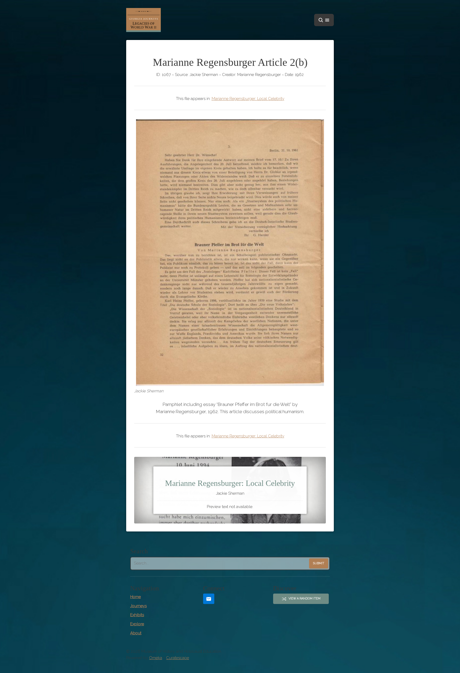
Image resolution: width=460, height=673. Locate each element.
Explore (137, 624)
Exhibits (137, 614)
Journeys (138, 605)
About (135, 633)
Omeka (155, 657)
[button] (324, 20)
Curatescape (177, 657)
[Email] (208, 599)
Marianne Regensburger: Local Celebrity (248, 98)
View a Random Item (305, 598)
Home (135, 596)
